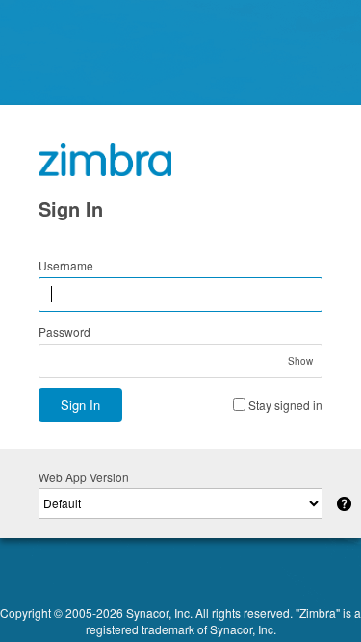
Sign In (80, 405)
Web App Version (84, 477)
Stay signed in (285, 405)
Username (66, 265)
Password (64, 331)
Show (300, 361)
